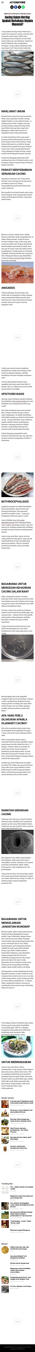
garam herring (19, 258)
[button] (2, 2)
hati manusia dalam (20, 401)
